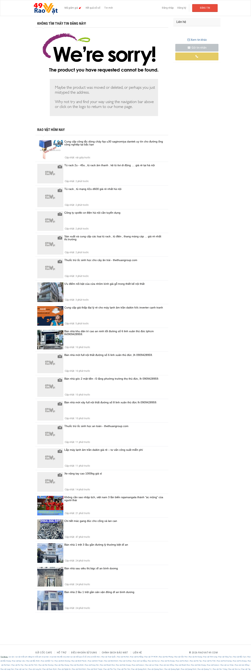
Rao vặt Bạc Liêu (18, 661)
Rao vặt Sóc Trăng (219, 669)
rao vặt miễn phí (21, 657)
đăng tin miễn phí (34, 657)
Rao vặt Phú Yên (124, 669)
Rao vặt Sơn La (234, 669)
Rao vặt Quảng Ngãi (172, 669)
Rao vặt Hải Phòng (166, 657)
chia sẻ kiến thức (93, 657)
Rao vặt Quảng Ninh (189, 669)
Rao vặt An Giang (195, 657)
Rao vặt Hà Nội (123, 657)
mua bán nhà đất (56, 657)
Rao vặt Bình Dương (62, 661)
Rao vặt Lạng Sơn (8, 669)
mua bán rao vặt (69, 657)
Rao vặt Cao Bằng (140, 661)
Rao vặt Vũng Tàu (225, 657)
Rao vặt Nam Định (49, 669)
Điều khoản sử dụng (84, 652)
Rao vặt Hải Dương (224, 661)
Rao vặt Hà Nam (182, 661)
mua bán (45, 657)
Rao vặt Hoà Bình (77, 665)
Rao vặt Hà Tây (195, 661)
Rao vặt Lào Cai (21, 669)
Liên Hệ (137, 652)
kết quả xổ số (81, 657)
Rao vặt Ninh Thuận (95, 669)
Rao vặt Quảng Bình (139, 669)
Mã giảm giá (71, 7)
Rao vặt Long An (35, 669)
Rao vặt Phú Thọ (110, 669)
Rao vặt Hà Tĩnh (209, 661)
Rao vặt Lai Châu (152, 665)
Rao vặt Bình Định (111, 661)
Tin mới (108, 7)
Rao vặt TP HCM (151, 657)
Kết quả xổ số (93, 7)
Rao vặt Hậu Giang (61, 665)
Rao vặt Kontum (138, 665)
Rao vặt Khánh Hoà (107, 665)
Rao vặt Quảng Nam (155, 669)
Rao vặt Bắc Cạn (239, 657)
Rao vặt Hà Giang (168, 661)
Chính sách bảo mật (115, 652)
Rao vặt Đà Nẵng (137, 657)
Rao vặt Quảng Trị (204, 669)
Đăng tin (205, 7)
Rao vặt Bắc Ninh (33, 661)
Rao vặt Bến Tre (47, 661)
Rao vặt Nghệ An (64, 669)
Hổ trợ (61, 652)
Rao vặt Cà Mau (125, 661)
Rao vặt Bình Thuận (95, 661)
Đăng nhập (168, 7)
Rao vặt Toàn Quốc (108, 657)
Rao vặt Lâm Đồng (166, 665)
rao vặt (11, 657)
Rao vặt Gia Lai (153, 661)
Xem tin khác (199, 39)
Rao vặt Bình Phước (79, 661)
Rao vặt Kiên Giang (123, 665)
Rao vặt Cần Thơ (181, 657)
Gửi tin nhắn (198, 47)
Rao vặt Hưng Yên (92, 665)
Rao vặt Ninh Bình (79, 669)
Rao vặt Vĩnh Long (210, 657)
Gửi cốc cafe (43, 652)
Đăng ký (181, 7)
